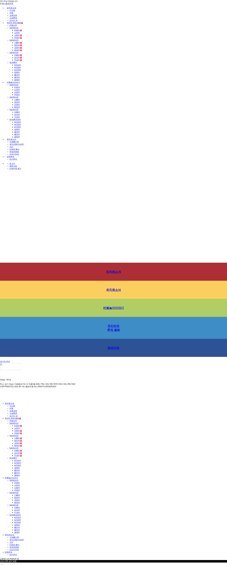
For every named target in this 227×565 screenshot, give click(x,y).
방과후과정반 (15, 120)
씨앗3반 (17, 70)
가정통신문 (14, 142)
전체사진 (13, 25)
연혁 (11, 13)
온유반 (18, 38)
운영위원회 (14, 152)
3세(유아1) (13, 28)
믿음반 (18, 30)
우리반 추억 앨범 (15, 23)
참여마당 (113, 347)
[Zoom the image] (113, 367)
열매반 (17, 80)
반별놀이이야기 (13, 82)
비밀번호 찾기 (15, 169)
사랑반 (18, 35)
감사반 (18, 58)
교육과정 (13, 15)
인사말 (12, 10)
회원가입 (13, 166)
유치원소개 (11, 8)
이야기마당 (14, 154)
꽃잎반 (17, 77)
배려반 (18, 50)
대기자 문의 (5, 362)
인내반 (18, 60)
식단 (11, 147)
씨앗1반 (17, 65)
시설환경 (13, 18)
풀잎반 (17, 75)
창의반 (18, 45)
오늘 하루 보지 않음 (8, 561)
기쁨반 (18, 43)
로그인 (12, 164)
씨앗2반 (17, 67)
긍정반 (18, 48)
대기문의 (13, 159)
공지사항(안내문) (16, 144)
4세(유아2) (13, 40)
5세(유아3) (13, 53)
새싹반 (17, 72)
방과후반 (13, 63)
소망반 (17, 33)
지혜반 (18, 55)
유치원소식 (11, 139)
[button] (1, 399)
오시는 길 (13, 20)
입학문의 (10, 157)
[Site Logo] (6, 4)
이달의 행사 (14, 149)
